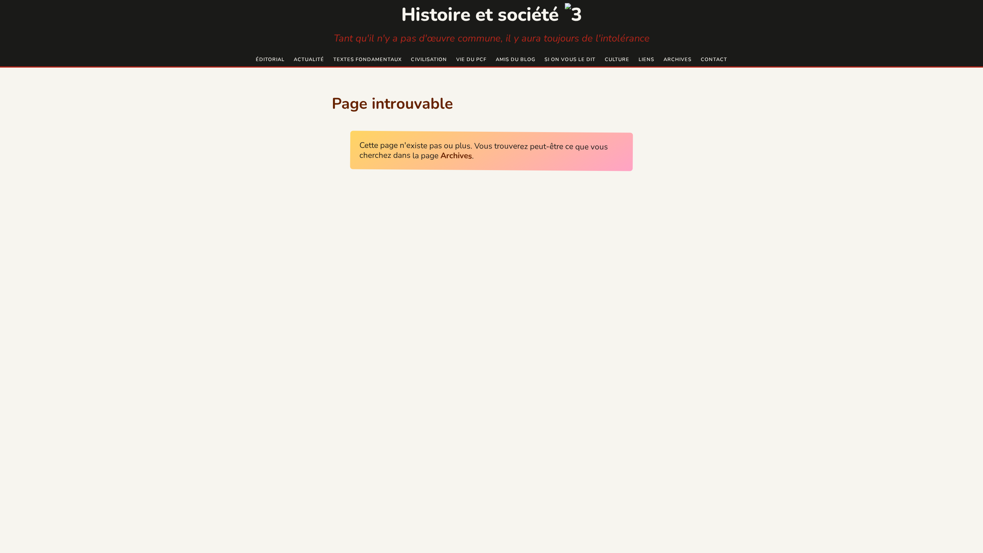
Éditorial (270, 59)
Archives (678, 59)
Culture (617, 59)
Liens (646, 59)
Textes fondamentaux (367, 59)
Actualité (309, 59)
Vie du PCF (471, 59)
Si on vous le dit (569, 59)
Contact (714, 59)
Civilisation (429, 59)
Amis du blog (515, 59)
